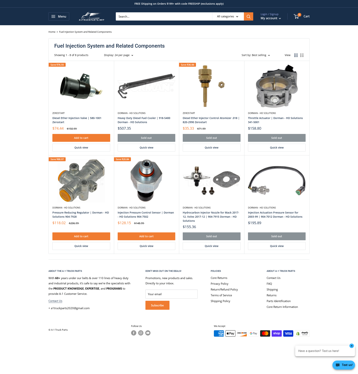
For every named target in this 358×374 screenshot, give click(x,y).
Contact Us (55, 301)
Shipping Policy (220, 301)
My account (269, 18)
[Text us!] (343, 366)
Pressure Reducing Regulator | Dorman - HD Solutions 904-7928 (80, 214)
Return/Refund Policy (224, 289)
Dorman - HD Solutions (132, 113)
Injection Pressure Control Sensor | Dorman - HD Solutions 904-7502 (146, 214)
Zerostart (58, 113)
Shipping (272, 289)
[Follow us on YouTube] (147, 333)
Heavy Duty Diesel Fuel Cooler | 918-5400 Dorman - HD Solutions (144, 120)
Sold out (146, 138)
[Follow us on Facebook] (133, 333)
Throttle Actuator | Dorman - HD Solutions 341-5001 (275, 120)
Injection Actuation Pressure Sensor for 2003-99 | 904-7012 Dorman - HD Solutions (275, 214)
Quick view (81, 147)
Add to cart (81, 138)
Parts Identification (279, 301)
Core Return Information (282, 307)
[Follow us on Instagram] (140, 333)
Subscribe (157, 305)
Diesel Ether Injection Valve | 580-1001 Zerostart (76, 120)
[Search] (248, 16)
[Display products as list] (302, 55)
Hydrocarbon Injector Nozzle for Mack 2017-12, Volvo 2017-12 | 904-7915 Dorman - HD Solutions (211, 216)
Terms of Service (221, 295)
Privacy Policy (219, 283)
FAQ (269, 283)
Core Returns (219, 278)
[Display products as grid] (296, 55)
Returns (272, 295)
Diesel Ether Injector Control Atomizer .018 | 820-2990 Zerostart (211, 120)
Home (51, 31)
